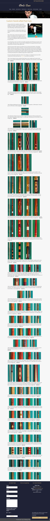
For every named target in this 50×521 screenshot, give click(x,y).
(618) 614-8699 (38, 486)
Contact (40, 9)
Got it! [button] (40, 517)
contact (22, 56)
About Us (13, 9)
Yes (8, 512)
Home (10, 9)
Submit (12, 516)
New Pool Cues (18, 9)
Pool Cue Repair (35, 9)
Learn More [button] (34, 515)
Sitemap (26, 519)
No (10, 512)
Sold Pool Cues (29, 9)
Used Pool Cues (24, 9)
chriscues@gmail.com (38, 488)
